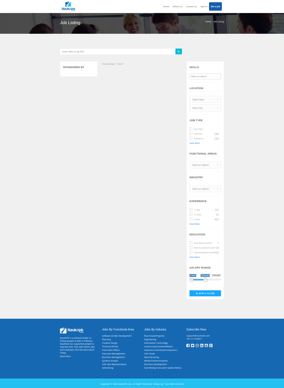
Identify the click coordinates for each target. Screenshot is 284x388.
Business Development (155, 364)
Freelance (206, 138)
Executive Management (113, 353)
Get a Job (215, 6)
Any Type (198, 129)
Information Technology (156, 343)
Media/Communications (156, 360)
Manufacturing (151, 357)
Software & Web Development (117, 335)
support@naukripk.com (198, 335)
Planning (106, 339)
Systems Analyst (110, 360)
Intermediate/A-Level (206, 252)
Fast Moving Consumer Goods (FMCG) (162, 367)
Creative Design (110, 343)
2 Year (206, 219)
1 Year (206, 210)
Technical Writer (110, 346)
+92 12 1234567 (194, 338)
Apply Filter (206, 293)
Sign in (203, 6)
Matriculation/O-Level (206, 247)
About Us (177, 6)
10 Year (206, 214)
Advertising (107, 367)
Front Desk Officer (111, 350)
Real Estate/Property (154, 335)
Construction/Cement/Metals (158, 346)
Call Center (149, 353)
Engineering (150, 339)
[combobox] (205, 76)
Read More (65, 356)
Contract (206, 133)
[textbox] (206, 76)
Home (166, 6)
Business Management (113, 357)
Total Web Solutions (174, 384)
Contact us (191, 6)
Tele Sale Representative (114, 364)
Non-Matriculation (206, 243)
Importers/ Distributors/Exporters (160, 350)
